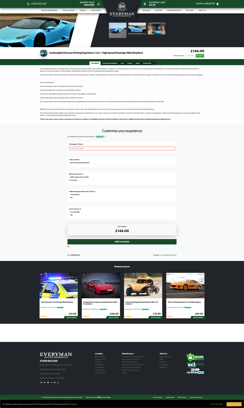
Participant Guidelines (110, 63)
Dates (138, 63)
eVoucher (73, 180)
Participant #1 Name (76, 144)
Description (95, 63)
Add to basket (122, 242)
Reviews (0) (147, 63)
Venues (82, 10)
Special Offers (68, 10)
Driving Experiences (49, 10)
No (71, 198)
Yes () (74, 194)
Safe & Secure (182, 397)
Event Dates (95, 10)
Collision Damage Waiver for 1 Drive (81, 191)
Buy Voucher (74, 160)
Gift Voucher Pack (75, 174)
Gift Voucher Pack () (79, 177)
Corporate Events (174, 10)
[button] (68, 247)
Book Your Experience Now (79, 163)
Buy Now (200, 56)
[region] (122, 403)
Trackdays (146, 10)
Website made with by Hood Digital (98, 397)
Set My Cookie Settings (216, 404)
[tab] (95, 63)
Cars (122, 63)
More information (179, 56)
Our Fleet (158, 10)
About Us (202, 10)
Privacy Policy (157, 397)
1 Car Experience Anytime (168, 255)
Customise (190, 56)
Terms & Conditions (196, 397)
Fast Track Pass (74, 209)
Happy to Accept (234, 404)
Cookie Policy (169, 397)
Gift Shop (189, 10)
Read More (74, 404)
